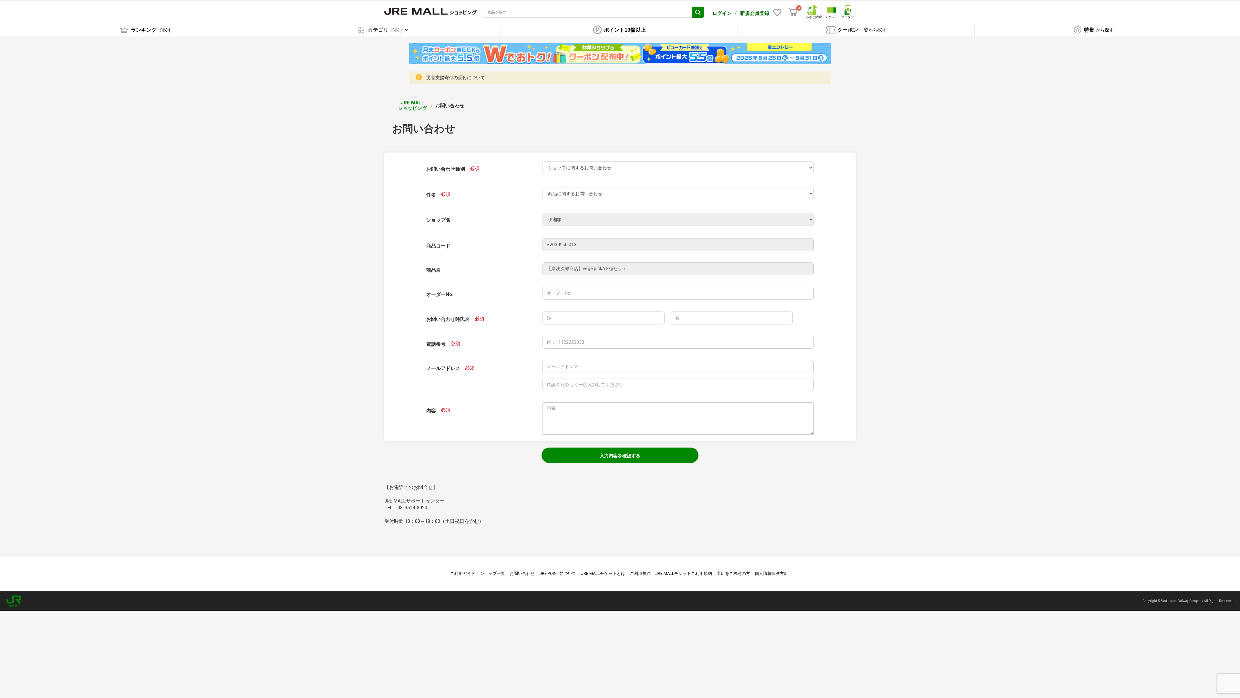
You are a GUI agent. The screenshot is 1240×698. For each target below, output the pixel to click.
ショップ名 (438, 220)
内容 (431, 411)
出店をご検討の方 (733, 573)
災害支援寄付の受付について (455, 77)
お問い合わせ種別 (445, 169)
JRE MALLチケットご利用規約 (683, 573)
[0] (793, 12)
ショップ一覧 (492, 573)
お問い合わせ (522, 573)
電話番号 (436, 344)
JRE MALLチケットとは (603, 573)
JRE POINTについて (557, 573)
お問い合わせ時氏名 (448, 319)
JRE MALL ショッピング (412, 105)
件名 (431, 195)
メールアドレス (443, 368)
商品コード (438, 246)
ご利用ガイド (462, 573)
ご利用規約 (640, 573)
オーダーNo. (439, 294)
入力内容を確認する (620, 455)
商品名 (433, 270)
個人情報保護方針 (771, 573)
